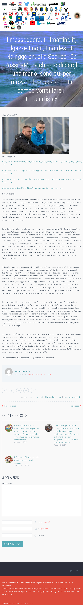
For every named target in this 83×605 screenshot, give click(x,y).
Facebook (11, 390)
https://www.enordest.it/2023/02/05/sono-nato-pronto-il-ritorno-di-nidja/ (32, 188)
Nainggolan (50, 397)
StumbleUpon (33, 390)
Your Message (7, 483)
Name (44, 522)
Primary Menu (4, 4)
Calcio (44, 374)
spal (59, 397)
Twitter (4, 390)
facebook (77, 570)
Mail (43, 528)
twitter (70, 570)
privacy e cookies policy (24, 603)
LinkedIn (26, 390)
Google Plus (19, 390)
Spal (49, 374)
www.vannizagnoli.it (72, 397)
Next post (74, 405)
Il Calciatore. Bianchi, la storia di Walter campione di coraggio (26, 460)
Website (40, 535)
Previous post (10, 405)
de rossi (39, 397)
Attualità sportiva (35, 374)
